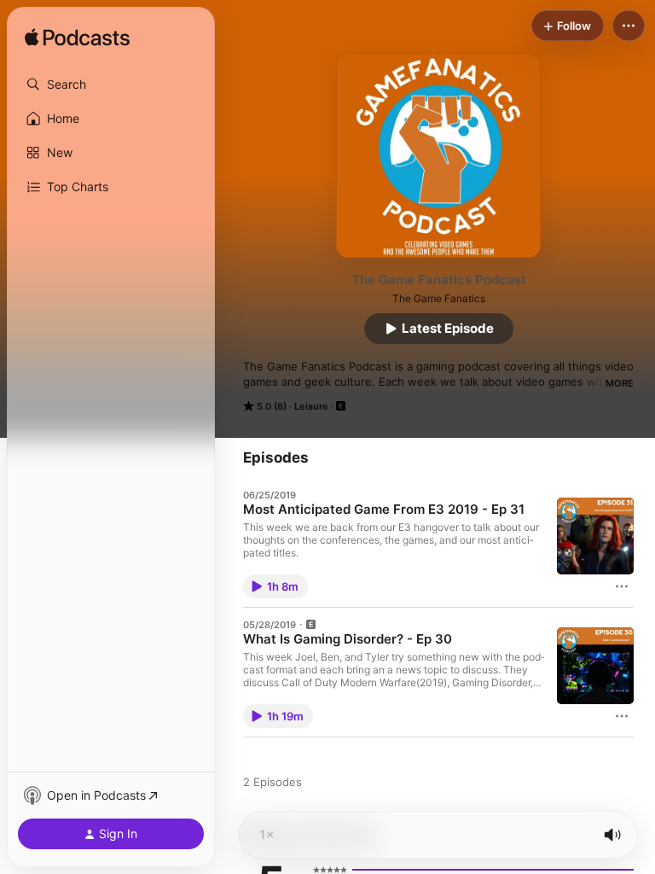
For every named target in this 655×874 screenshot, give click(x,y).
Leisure (311, 406)
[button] (111, 84)
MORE (620, 383)
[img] (77, 38)
